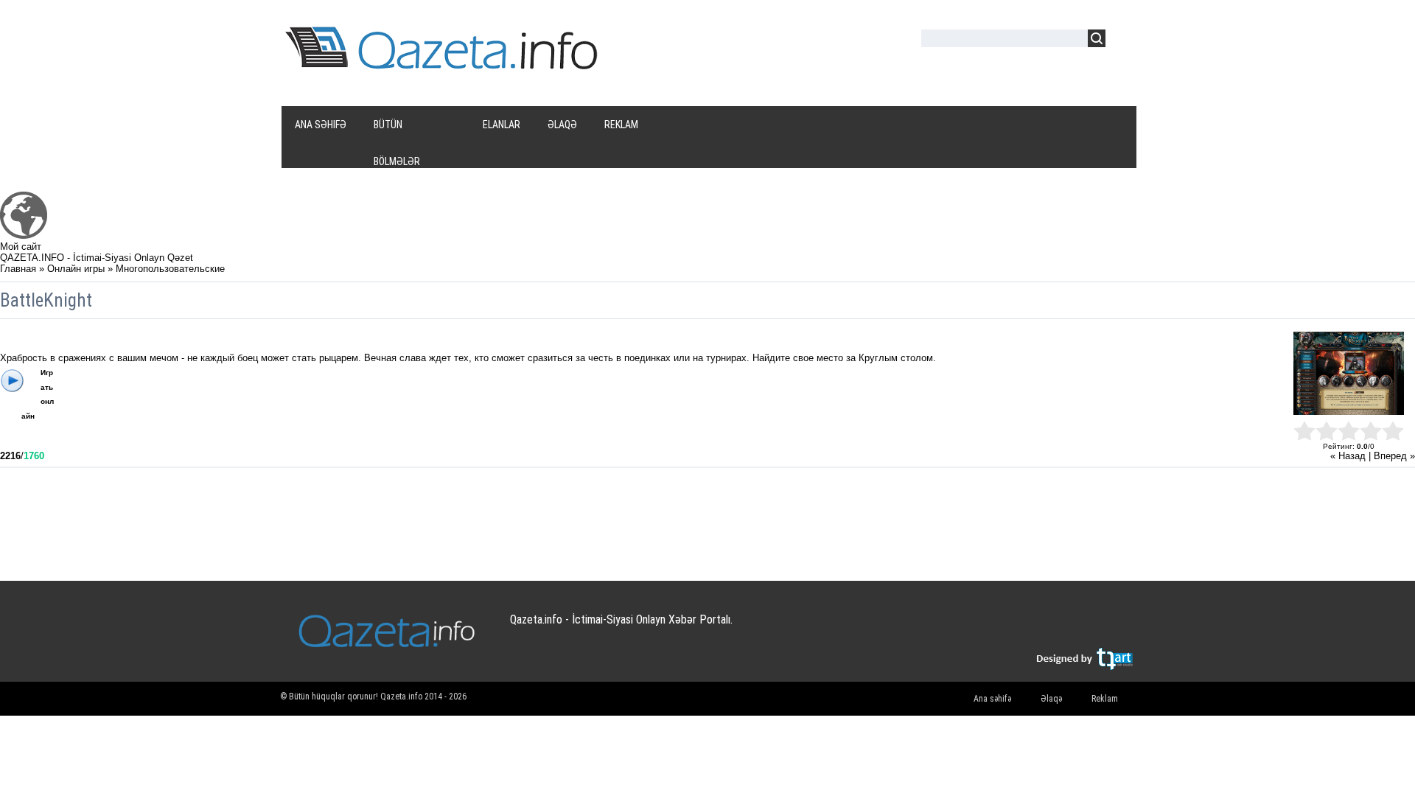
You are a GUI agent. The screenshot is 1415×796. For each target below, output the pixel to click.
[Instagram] (1092, 626)
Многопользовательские (170, 268)
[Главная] (23, 235)
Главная (18, 268)
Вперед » (1394, 455)
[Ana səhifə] (443, 65)
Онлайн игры (76, 268)
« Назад (1348, 455)
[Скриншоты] (1348, 373)
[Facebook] (1034, 626)
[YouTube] (1063, 626)
